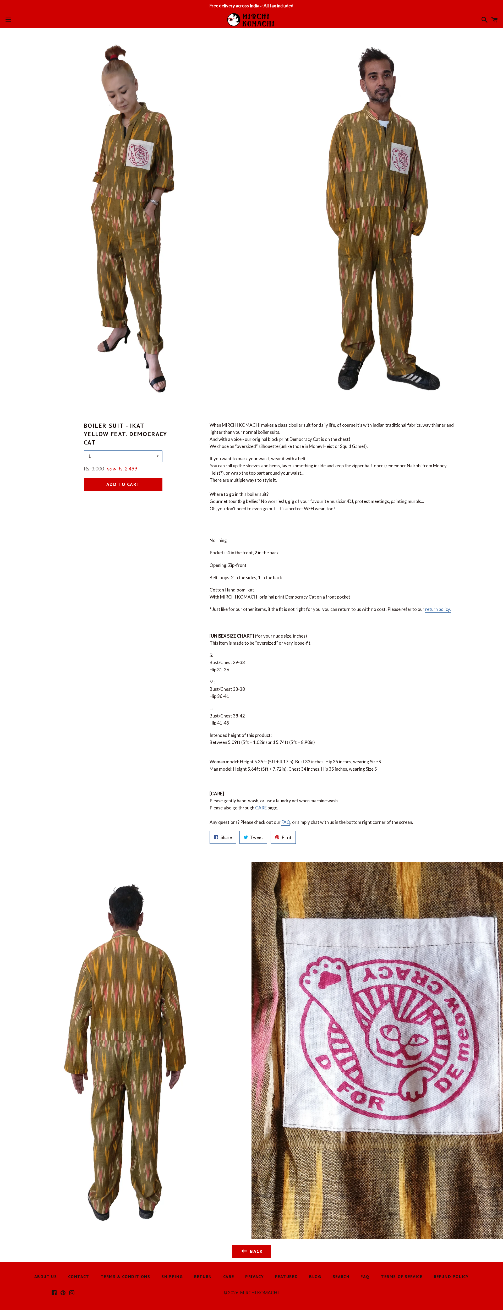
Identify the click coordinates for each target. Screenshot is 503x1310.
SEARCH (341, 1276)
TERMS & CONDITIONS (125, 1276)
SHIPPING (172, 1276)
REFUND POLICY (451, 1276)
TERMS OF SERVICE (402, 1276)
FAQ (285, 822)
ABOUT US (45, 1276)
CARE (261, 807)
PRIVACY (254, 1276)
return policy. (438, 609)
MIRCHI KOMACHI (259, 1292)
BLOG (315, 1276)
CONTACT (78, 1276)
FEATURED (286, 1276)
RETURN (203, 1276)
